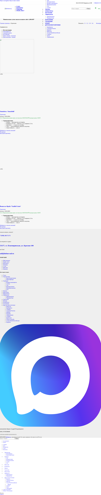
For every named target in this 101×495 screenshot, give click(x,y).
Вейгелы (49, 31)
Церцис (8, 312)
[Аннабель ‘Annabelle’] (17, 72)
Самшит (49, 34)
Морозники (6, 293)
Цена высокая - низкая (9, 37)
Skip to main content (14, 0)
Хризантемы (6, 276)
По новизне (6, 34)
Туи (7, 285)
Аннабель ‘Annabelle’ (7, 111)
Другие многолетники (9, 305)
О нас (4, 266)
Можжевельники (51, 4)
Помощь (5, 264)
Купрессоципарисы (52, 3)
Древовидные (50, 16)
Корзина (5, 269)
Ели (48, 6)
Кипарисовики (51, 2)
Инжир (5, 300)
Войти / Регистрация (7, 490)
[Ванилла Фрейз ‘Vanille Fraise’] (17, 167)
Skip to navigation (4, 0)
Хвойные (5, 281)
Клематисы (6, 302)
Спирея (8, 316)
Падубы (8, 313)
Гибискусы (6, 295)
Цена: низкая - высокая (9, 35)
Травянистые (50, 18)
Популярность (7, 31)
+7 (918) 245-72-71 (97, 3)
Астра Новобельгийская (53, 32)
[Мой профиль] (92, 8)
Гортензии (3, 114)
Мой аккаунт (6, 260)
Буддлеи (49, 30)
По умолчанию (7, 30)
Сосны (49, 7)
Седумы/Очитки (51, 28)
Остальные (6, 303)
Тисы (48, 35)
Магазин (5, 267)
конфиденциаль (9, 434)
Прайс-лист (6, 262)
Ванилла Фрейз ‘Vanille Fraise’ (10, 206)
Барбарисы (50, 27)
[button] (3, 132)
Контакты (5, 263)
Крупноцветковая (11, 278)
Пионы (5, 291)
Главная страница (5, 23)
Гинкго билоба (10, 319)
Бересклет (9, 318)
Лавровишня (50, 37)
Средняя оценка (7, 33)
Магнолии (6, 292)
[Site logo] (8, 8)
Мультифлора (10, 279)
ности (14, 434)
